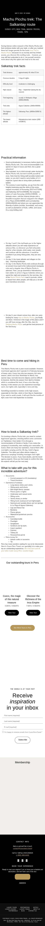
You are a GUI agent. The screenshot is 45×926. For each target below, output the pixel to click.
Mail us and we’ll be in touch (22, 846)
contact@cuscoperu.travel (22, 848)
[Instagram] (22, 861)
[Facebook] (18, 861)
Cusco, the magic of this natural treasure (12, 599)
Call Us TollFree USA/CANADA (22, 853)
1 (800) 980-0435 (22, 855)
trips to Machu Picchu (26, 317)
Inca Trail (21, 29)
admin (28, 13)
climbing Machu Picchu (14, 324)
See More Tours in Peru (22, 628)
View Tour (11, 613)
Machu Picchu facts (17, 277)
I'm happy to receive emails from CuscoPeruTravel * (23, 732)
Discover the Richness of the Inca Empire (33, 599)
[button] (40, 4)
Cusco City (10, 29)
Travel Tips (22, 32)
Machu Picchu (33, 29)
